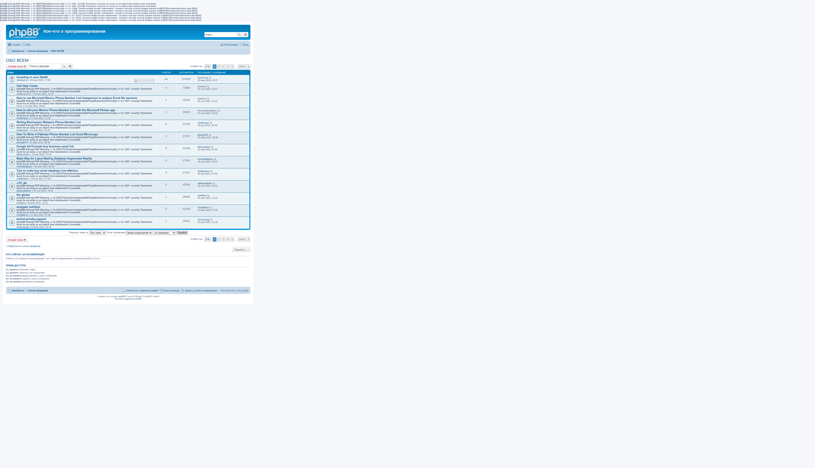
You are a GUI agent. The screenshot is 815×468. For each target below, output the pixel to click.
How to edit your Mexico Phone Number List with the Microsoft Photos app (66, 110)
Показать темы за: (79, 232)
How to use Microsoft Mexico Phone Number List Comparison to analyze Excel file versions (77, 98)
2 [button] (219, 66)
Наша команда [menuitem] (171, 290)
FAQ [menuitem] (27, 44)
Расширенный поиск (245, 34)
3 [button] (223, 66)
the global (23, 194)
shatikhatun (22, 118)
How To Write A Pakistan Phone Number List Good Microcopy (57, 134)
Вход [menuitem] (245, 44)
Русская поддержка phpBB (128, 298)
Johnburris (22, 80)
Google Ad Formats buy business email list (45, 146)
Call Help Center (27, 85)
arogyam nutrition (28, 207)
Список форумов (38, 51)
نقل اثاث (22, 182)
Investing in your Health (32, 77)
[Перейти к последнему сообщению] (210, 77)
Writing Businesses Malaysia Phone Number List (49, 122)
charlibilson (22, 215)
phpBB (121, 296)
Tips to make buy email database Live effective (47, 170)
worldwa (21, 203)
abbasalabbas (24, 190)
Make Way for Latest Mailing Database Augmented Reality (54, 158)
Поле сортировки (116, 232)
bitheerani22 (23, 154)
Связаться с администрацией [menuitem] (142, 290)
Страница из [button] (207, 66)
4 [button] (228, 66)
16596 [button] (242, 66)
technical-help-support (31, 219)
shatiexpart (22, 130)
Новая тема (15, 66)
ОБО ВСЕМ (57, 51)
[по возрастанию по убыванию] (164, 232)
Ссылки (16, 44)
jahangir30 (22, 142)
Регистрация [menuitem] (231, 44)
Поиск (239, 34)
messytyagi (22, 227)
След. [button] (248, 66)
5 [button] (232, 66)
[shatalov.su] (25, 32)
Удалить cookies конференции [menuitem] (201, 290)
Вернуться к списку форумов (24, 246)
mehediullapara (24, 166)
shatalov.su (18, 51)
